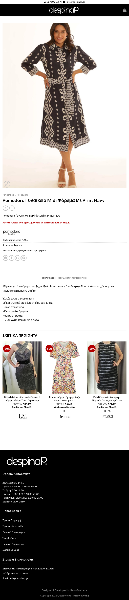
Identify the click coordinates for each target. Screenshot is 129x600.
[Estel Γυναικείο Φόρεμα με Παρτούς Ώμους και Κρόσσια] (106, 367)
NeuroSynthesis (78, 590)
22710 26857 (54, 1)
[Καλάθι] (124, 10)
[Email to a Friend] (17, 258)
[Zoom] (7, 184)
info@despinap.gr (76, 1)
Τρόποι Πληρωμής (12, 520)
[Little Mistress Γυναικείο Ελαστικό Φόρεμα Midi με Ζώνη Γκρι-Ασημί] (22, 367)
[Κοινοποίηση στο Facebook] (11, 258)
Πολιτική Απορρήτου (13, 543)
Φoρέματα (22, 194)
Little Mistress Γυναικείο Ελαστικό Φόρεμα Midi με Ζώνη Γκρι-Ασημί (22, 399)
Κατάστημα (8, 194)
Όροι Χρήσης (9, 538)
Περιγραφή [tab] (48, 278)
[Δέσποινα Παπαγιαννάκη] (64, 10)
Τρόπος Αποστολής (13, 526)
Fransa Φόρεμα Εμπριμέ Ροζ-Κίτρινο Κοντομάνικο (64, 399)
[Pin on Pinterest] (24, 258)
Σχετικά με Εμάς (11, 549)
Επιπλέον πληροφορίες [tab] (72, 278)
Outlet (14, 250)
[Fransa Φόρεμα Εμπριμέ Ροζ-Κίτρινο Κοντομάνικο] (64, 367)
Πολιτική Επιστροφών (14, 532)
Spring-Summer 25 (26, 250)
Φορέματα (41, 250)
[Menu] (5, 10)
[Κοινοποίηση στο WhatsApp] (5, 258)
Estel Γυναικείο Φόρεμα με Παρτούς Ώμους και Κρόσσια (107, 399)
